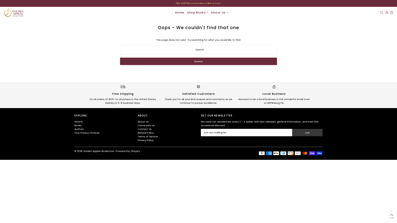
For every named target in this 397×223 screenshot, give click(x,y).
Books (78, 125)
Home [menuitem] (179, 12)
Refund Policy (146, 132)
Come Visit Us (146, 125)
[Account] (386, 12)
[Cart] (391, 12)
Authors (79, 129)
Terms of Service (148, 136)
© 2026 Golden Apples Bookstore (94, 151)
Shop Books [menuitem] (196, 12)
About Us (143, 121)
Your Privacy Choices (87, 132)
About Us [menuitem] (218, 12)
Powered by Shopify (128, 151)
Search (78, 121)
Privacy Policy (146, 140)
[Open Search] (381, 12)
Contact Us (145, 129)
